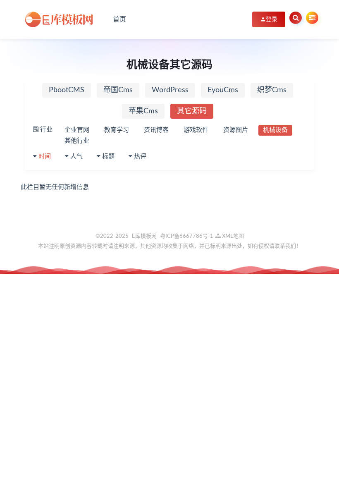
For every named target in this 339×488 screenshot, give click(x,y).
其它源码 (192, 111)
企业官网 (76, 130)
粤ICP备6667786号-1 (186, 236)
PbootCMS (66, 90)
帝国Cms (118, 90)
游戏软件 (196, 130)
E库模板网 (144, 236)
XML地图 (232, 236)
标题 (108, 156)
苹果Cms (143, 111)
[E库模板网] (62, 19)
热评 (140, 156)
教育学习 (116, 130)
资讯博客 (156, 130)
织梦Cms (271, 90)
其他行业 (76, 141)
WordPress (170, 90)
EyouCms (223, 90)
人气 (76, 156)
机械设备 (275, 130)
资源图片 (235, 130)
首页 (119, 19)
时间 (44, 156)
